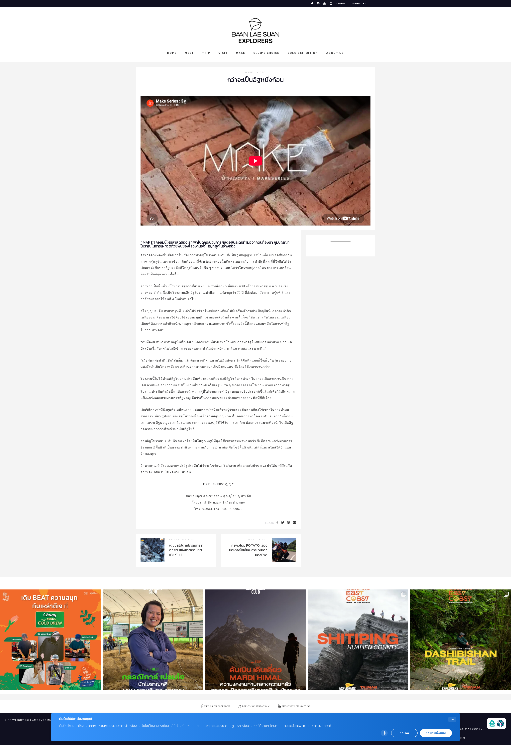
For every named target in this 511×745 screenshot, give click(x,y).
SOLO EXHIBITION (302, 53)
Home (172, 53)
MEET (189, 53)
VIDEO (261, 72)
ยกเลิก (404, 733)
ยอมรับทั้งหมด (436, 733)
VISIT (223, 53)
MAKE (240, 53)
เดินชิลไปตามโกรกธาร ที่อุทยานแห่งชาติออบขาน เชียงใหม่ (186, 550)
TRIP (206, 53)
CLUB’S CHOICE (266, 53)
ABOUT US (335, 53)
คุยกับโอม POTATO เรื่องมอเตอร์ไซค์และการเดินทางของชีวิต (248, 550)
